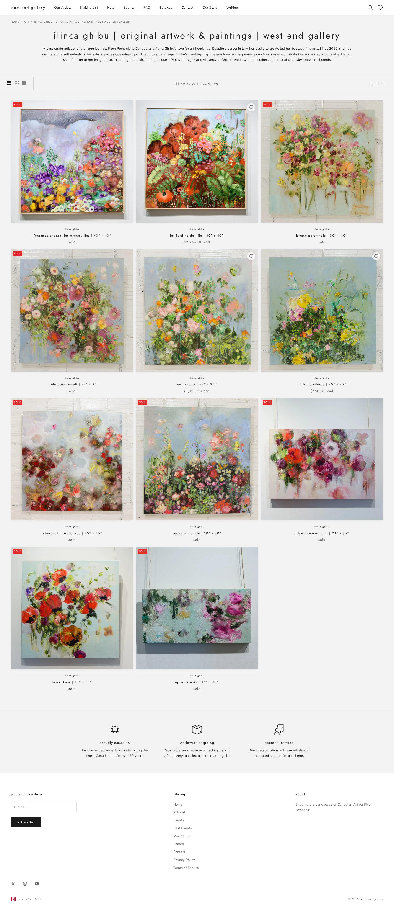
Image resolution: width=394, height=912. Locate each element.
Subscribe (26, 822)
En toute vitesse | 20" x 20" (322, 384)
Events (129, 7)
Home (15, 21)
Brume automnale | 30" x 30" (322, 235)
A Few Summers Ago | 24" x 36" (322, 533)
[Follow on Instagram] (25, 883)
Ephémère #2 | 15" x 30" (197, 682)
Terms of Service (186, 868)
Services (166, 7)
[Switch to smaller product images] (17, 83)
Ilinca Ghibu (72, 229)
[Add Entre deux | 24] (251, 256)
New (110, 7)
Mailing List (89, 7)
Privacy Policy (184, 860)
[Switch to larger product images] (9, 83)
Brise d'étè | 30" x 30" (72, 682)
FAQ (146, 7)
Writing (232, 7)
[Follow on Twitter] (13, 883)
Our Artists (62, 7)
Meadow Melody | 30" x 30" (196, 533)
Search (178, 844)
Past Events (182, 828)
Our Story (209, 7)
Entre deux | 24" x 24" (197, 384)
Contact (187, 7)
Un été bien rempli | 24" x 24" (72, 384)
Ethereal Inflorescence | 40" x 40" (72, 533)
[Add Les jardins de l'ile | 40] (251, 107)
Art (26, 21)
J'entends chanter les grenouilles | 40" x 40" (72, 235)
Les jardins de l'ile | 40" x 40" (197, 235)
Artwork (179, 812)
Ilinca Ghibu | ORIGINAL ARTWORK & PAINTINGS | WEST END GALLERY (82, 21)
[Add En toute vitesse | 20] (376, 256)
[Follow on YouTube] (37, 883)
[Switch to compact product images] (24, 83)
